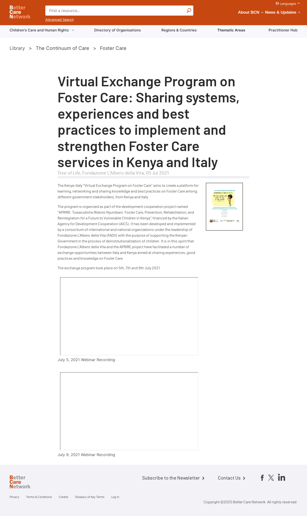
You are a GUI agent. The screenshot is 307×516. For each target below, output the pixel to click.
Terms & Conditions (39, 497)
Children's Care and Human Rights (39, 30)
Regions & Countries (179, 30)
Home (24, 482)
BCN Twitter (271, 477)
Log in (115, 497)
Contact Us (229, 478)
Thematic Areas (231, 30)
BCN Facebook (262, 477)
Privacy (14, 497)
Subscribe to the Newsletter (171, 478)
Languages (288, 4)
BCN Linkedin (281, 477)
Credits (63, 497)
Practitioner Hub (283, 30)
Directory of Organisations (117, 30)
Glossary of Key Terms (89, 497)
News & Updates (280, 12)
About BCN (248, 12)
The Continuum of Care (62, 48)
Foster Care (113, 48)
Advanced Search (59, 20)
